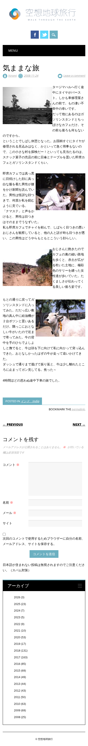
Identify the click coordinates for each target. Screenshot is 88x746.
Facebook (35, 35)
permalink (78, 409)
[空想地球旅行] (44, 22)
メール (9, 513)
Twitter (44, 35)
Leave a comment (74, 76)
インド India (30, 401)
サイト (7, 523)
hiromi (12, 76)
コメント (11, 464)
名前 (8, 502)
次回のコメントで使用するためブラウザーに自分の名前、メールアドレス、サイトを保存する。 (44, 541)
